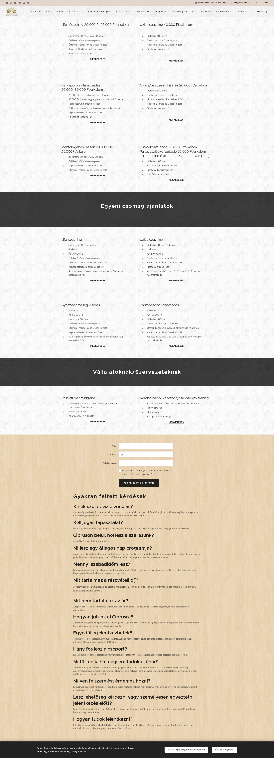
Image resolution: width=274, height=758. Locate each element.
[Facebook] (7, 2)
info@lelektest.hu (241, 2)
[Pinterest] (19, 2)
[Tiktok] (11, 2)
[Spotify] (24, 2)
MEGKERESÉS (97, 59)
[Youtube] (15, 2)
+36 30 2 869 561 (261, 2)
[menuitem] (37, 11)
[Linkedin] (28, 2)
